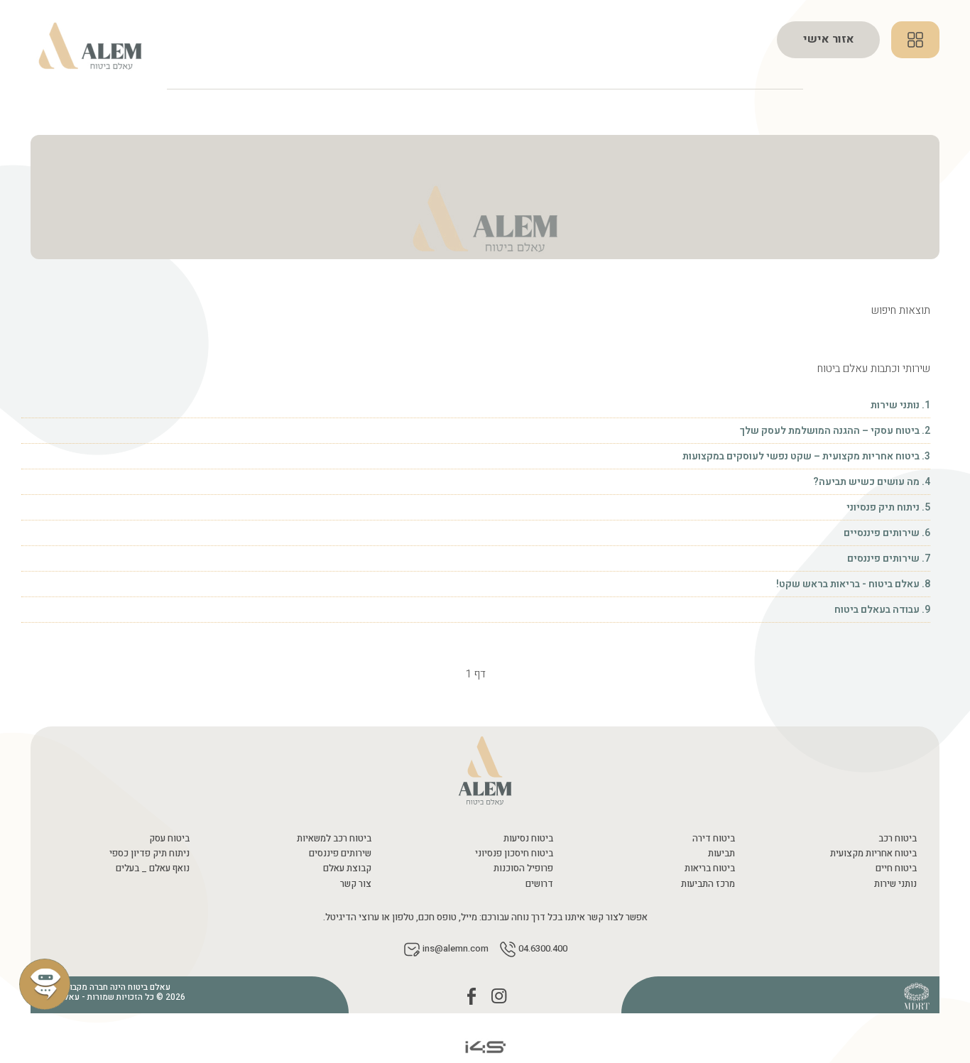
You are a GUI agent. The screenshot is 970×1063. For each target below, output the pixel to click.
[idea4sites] (485, 1046)
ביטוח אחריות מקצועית (873, 853)
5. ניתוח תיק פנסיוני (887, 507)
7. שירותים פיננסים (887, 558)
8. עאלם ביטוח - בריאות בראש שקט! (853, 584)
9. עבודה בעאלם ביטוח (882, 609)
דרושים (539, 883)
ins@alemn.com (456, 949)
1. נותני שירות (900, 405)
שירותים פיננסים (340, 853)
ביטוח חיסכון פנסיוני (514, 853)
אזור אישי (828, 39)
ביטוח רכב (897, 838)
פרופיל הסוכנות (523, 868)
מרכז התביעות (708, 883)
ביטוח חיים (896, 868)
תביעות (721, 853)
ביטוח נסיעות (528, 838)
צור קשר (355, 883)
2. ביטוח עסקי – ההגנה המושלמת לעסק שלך (835, 430)
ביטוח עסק (169, 838)
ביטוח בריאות (710, 868)
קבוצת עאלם (347, 868)
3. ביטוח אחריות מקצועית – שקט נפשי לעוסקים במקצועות (805, 456)
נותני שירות (895, 883)
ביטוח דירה (713, 838)
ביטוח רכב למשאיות (334, 838)
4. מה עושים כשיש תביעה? (871, 481)
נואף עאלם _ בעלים (153, 868)
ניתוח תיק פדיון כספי (149, 853)
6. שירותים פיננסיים (885, 532)
